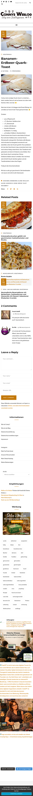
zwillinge (17, 608)
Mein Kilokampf (5, 497)
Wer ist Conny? (5, 424)
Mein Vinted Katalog (7, 458)
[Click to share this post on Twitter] (10, 189)
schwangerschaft (17, 596)
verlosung (24, 604)
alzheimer (13, 541)
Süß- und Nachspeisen (11, 289)
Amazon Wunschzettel (8, 455)
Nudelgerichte (8, 273)
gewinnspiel (17, 564)
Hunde (5, 572)
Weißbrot (4, 185)
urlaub (15, 604)
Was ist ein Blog (5, 428)
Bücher (5, 553)
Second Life (6, 600)
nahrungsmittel (21, 580)
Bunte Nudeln (6, 276)
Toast (25, 183)
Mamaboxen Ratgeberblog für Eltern (12, 495)
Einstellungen (16, 793)
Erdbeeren (13, 180)
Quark (3, 183)
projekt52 (21, 588)
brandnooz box (18, 549)
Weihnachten (7, 608)
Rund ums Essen (16, 592)
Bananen (6, 180)
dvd (22, 553)
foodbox (13, 556)
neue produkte (22, 584)
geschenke (6, 564)
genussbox (17, 560)
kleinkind (22, 572)
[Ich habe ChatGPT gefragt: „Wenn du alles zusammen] (16, 715)
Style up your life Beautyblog (10, 500)
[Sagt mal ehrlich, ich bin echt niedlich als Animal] (16, 749)
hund (24, 568)
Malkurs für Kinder (6, 490)
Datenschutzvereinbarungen (9, 435)
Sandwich (9, 183)
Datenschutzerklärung (8, 432)
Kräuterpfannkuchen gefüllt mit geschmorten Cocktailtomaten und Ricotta (14, 238)
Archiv (5, 471)
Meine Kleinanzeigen (7, 462)
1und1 (4, 541)
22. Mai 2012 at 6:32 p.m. (19, 314)
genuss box (6, 560)
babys (12, 545)
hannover (16, 568)
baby (4, 545)
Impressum (4, 439)
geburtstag (24, 556)
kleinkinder (6, 576)
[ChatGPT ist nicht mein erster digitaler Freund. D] (16, 680)
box (19, 545)
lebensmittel (17, 576)
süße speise (18, 183)
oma (13, 588)
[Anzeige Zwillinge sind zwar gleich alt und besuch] (16, 646)
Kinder (13, 572)
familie (5, 556)
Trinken (27, 600)
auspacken (24, 541)
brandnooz (6, 549)
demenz (14, 553)
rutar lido (5, 596)
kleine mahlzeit (23, 180)
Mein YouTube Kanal (7, 451)
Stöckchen (17, 600)
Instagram (4, 447)
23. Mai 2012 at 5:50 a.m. (24, 327)
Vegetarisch (7, 54)
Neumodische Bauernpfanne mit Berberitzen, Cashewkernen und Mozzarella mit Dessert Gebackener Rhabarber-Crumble (15, 295)
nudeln (5, 588)
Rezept (5, 592)
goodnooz (6, 568)
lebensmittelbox (7, 580)
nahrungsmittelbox (8, 584)
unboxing (5, 604)
